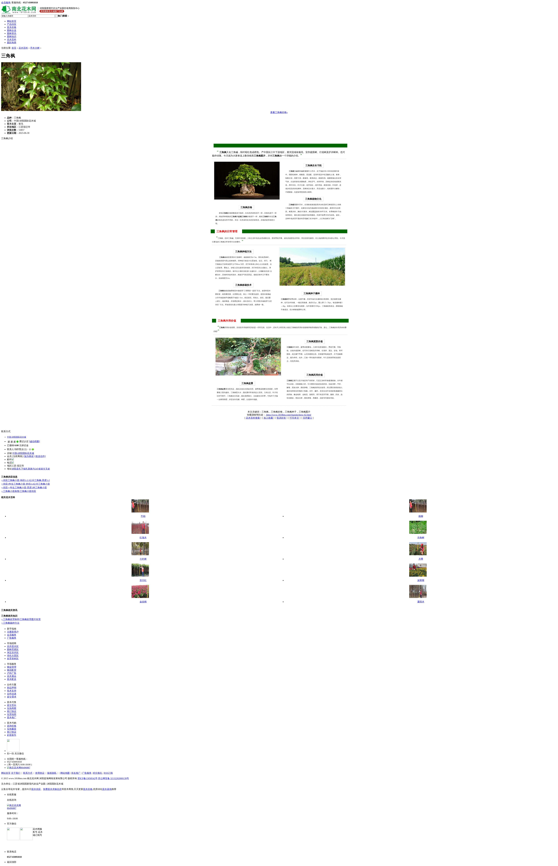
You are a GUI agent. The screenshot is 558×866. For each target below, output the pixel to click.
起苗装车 (11, 735)
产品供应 (11, 24)
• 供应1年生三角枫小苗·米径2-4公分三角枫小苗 (26, 484)
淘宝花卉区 (13, 652)
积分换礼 (97, 773)
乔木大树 (35, 48)
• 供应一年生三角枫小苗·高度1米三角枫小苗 (24, 487)
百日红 (143, 580)
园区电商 (11, 42)
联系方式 (27, 773)
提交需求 (11, 697)
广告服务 (11, 638)
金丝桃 (143, 601)
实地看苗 (11, 729)
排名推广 (76, 773)
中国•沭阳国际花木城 (16, 437)
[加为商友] (29, 456)
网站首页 (11, 21)
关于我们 (15, 773)
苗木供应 (36, 789)
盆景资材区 (13, 658)
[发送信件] (40, 456)
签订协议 (11, 711)
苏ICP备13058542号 (88, 778)
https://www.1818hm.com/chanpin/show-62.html (288, 415)
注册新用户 (13, 632)
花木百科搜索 (253, 418)
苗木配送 (11, 679)
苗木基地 (107, 789)
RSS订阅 (108, 773)
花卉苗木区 (13, 646)
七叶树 (143, 559)
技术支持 (11, 690)
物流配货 (11, 670)
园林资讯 (11, 33)
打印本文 (294, 418)
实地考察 (11, 708)
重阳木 (420, 601)
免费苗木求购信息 (52, 789)
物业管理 (11, 667)
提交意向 (11, 705)
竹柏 (143, 516)
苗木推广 (11, 717)
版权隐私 (52, 773)
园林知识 (11, 36)
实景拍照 (11, 714)
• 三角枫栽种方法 (10, 623)
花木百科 (11, 39)
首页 (14, 48)
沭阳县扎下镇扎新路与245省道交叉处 (31, 469)
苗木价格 (11, 27)
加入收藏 (268, 418)
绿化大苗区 (13, 655)
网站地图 (65, 773)
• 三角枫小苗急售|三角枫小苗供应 (19, 491)
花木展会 (11, 676)
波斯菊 (420, 580)
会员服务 (5, 2)
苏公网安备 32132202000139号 (113, 778)
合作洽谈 (11, 694)
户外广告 (11, 673)
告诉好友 (281, 418)
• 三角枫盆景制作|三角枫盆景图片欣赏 (21, 619)
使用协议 (39, 773)
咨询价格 (11, 726)
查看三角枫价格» (279, 112)
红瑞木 (143, 537)
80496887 (25, 767)
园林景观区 (13, 649)
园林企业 (11, 30)
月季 (421, 559)
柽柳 (421, 516)
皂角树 (420, 537)
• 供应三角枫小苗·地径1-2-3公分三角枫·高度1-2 (26, 480)
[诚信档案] (34, 441)
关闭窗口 (307, 418)
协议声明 (11, 687)
